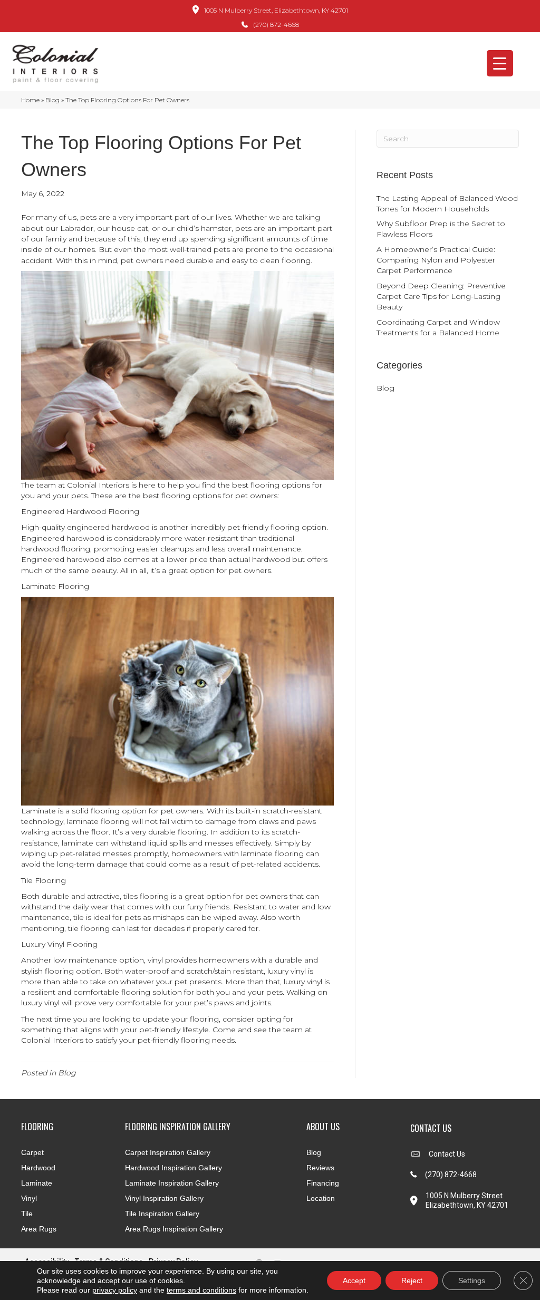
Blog (52, 100)
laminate (77, 843)
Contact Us (447, 1154)
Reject (411, 1280)
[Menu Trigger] (500, 63)
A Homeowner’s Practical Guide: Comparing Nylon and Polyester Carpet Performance (436, 260)
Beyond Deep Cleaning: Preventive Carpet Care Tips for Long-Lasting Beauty (441, 296)
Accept (354, 1280)
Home (30, 100)
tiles (130, 896)
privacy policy (114, 1290)
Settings (471, 1280)
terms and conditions (201, 1290)
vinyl (155, 960)
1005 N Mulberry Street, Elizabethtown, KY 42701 (276, 10)
